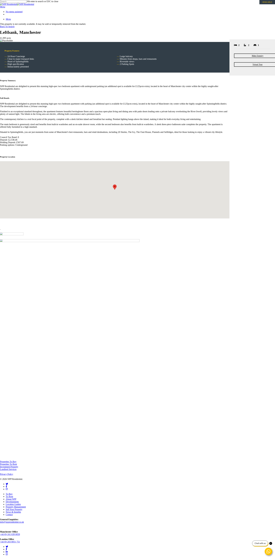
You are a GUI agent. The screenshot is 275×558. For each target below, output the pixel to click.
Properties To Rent (8, 464)
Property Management (16, 507)
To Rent (9, 496)
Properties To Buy (8, 461)
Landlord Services (8, 469)
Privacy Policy (6, 474)
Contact (9, 514)
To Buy (9, 494)
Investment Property (9, 467)
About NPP (11, 499)
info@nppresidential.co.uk (12, 522)
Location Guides (13, 504)
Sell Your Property (14, 509)
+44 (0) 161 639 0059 (10, 534)
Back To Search (7, 26)
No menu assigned (14, 11)
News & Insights (13, 512)
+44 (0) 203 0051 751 (10, 542)
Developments (12, 501)
